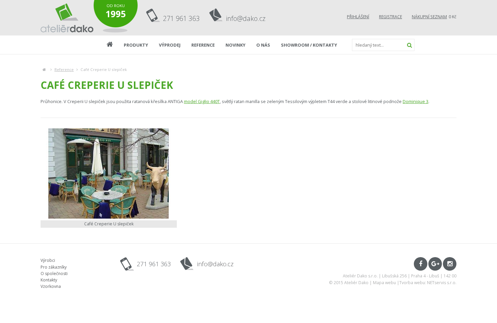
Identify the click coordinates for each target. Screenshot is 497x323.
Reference (64, 69)
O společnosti (54, 273)
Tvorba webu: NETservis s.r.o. (427, 282)
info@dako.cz (245, 18)
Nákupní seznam (429, 17)
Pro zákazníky (54, 267)
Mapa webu (384, 282)
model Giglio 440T (202, 101)
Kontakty (49, 280)
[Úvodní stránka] (67, 17)
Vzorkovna (51, 286)
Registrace (390, 17)
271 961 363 (181, 18)
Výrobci (48, 260)
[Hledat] (409, 45)
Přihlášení (358, 17)
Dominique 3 (415, 101)
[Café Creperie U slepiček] (109, 173)
